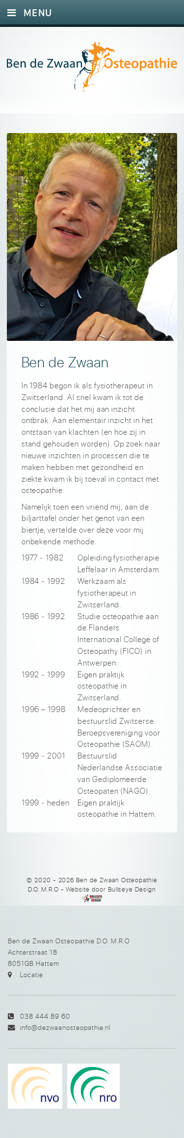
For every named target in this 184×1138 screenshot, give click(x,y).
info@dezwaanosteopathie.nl (65, 1027)
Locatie (31, 974)
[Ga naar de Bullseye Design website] (92, 898)
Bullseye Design (132, 889)
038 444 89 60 (45, 1016)
